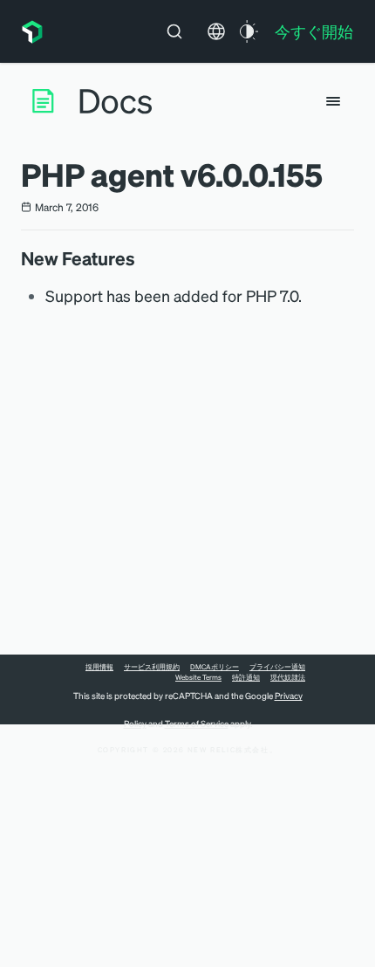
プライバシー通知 (277, 666)
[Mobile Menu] (333, 101)
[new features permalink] (144, 258)
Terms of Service (196, 723)
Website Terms (198, 677)
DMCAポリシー (214, 666)
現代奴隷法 (287, 677)
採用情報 (99, 666)
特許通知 (246, 677)
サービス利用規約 (152, 666)
